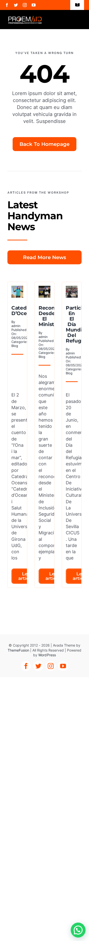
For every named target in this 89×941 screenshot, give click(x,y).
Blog (14, 346)
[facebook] (7, 5)
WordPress (47, 655)
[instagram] (25, 5)
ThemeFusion (18, 650)
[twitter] (16, 5)
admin (16, 326)
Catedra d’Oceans (23, 310)
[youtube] (34, 5)
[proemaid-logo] (25, 17)
